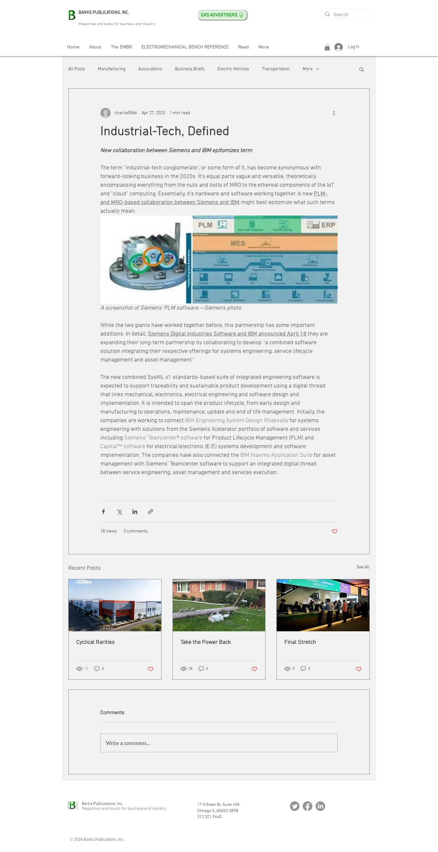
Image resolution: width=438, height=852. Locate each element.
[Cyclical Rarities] (115, 605)
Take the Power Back (206, 642)
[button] (327, 47)
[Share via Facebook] (103, 511)
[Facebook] (307, 806)
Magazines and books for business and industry (117, 24)
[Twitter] (294, 806)
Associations (150, 69)
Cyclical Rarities (95, 642)
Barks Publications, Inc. (102, 803)
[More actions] (334, 113)
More (308, 69)
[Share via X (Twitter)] (119, 511)
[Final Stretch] (323, 605)
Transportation (276, 69)
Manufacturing (111, 69)
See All (363, 567)
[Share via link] (150, 511)
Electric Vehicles (233, 69)
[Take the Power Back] (219, 605)
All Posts (76, 69)
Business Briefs (190, 69)
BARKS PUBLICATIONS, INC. (104, 12)
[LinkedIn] (320, 806)
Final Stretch (300, 642)
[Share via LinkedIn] (135, 511)
